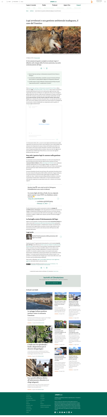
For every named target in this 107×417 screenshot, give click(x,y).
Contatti (42, 396)
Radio (44, 5)
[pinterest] (60, 412)
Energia (39, 8)
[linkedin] (69, 412)
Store (9, 1)
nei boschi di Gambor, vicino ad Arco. (41, 89)
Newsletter (15, 1)
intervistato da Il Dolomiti (48, 162)
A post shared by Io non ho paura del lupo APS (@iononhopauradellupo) (42, 139)
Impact (79, 5)
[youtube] (64, 412)
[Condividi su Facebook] (41, 68)
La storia (42, 400)
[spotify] (62, 412)
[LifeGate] (53, 1)
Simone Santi (37, 58)
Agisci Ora (67, 5)
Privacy (42, 403)
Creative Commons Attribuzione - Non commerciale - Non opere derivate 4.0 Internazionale (44, 264)
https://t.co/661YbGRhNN (36, 199)
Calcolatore (29, 408)
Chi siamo (42, 398)
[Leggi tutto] (80, 290)
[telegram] (71, 412)
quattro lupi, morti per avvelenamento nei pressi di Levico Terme (42, 88)
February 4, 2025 (42, 203)
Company (42, 395)
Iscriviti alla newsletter (52, 282)
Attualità (28, 395)
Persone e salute (77, 8)
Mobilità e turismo (60, 8)
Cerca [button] (22, 1)
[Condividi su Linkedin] (46, 68)
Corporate (28, 407)
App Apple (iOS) (29, 398)
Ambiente (28, 8)
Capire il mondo (31, 5)
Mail (41, 402)
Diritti (34, 8)
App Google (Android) (30, 400)
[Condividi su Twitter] (44, 68)
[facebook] (55, 412)
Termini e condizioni (44, 407)
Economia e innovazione (49, 8)
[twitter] (57, 412)
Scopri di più (55, 271)
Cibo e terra (69, 8)
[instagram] (66, 412)
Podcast (54, 5)
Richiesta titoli (29, 405)
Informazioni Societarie (45, 405)
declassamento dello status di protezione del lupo (44, 223)
